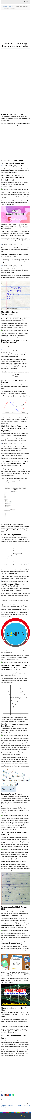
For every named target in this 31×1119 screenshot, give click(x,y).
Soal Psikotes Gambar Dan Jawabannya (7, 1105)
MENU (27, 2)
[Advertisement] (15, 26)
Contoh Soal (8, 1100)
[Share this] (2, 1095)
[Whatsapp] (13, 1095)
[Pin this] (7, 1095)
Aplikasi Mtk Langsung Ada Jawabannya (24, 1105)
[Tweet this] (5, 1095)
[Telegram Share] (10, 1095)
